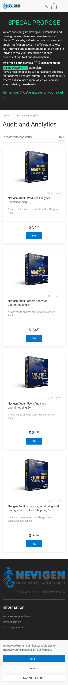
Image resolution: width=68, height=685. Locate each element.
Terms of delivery (12, 621)
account (46, 71)
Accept (34, 659)
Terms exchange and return (17, 616)
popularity (26, 137)
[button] (54, 6)
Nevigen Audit (13, 67)
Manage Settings (34, 678)
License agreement (13, 627)
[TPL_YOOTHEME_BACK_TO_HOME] (11, 6)
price (17, 137)
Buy (34, 235)
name (10, 137)
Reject (34, 668)
